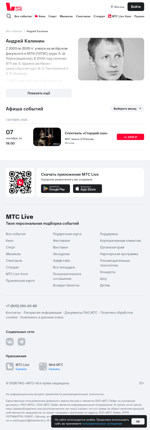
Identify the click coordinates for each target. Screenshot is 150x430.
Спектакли (83, 16)
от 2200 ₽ (130, 137)
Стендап (99, 16)
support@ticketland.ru (32, 420)
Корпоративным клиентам (120, 240)
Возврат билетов (66, 285)
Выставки (60, 247)
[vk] (10, 342)
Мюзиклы (66, 16)
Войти (136, 6)
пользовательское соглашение (102, 423)
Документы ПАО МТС (81, 312)
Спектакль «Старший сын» (86, 133)
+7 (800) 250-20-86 (21, 305)
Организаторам (112, 247)
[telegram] (21, 342)
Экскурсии (61, 253)
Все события (23, 16)
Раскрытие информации (43, 312)
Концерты (107, 271)
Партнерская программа (119, 253)
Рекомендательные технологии (115, 262)
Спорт (52, 16)
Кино (42, 16)
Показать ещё (39, 93)
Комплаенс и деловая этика (42, 317)
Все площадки (64, 267)
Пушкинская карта (20, 280)
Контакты (13, 312)
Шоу (103, 278)
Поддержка (109, 233)
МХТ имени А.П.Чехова (79, 139)
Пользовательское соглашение (67, 276)
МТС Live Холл (121, 16)
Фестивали (61, 240)
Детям (105, 285)
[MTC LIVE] (14, 6)
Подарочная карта (67, 233)
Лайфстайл (61, 260)
